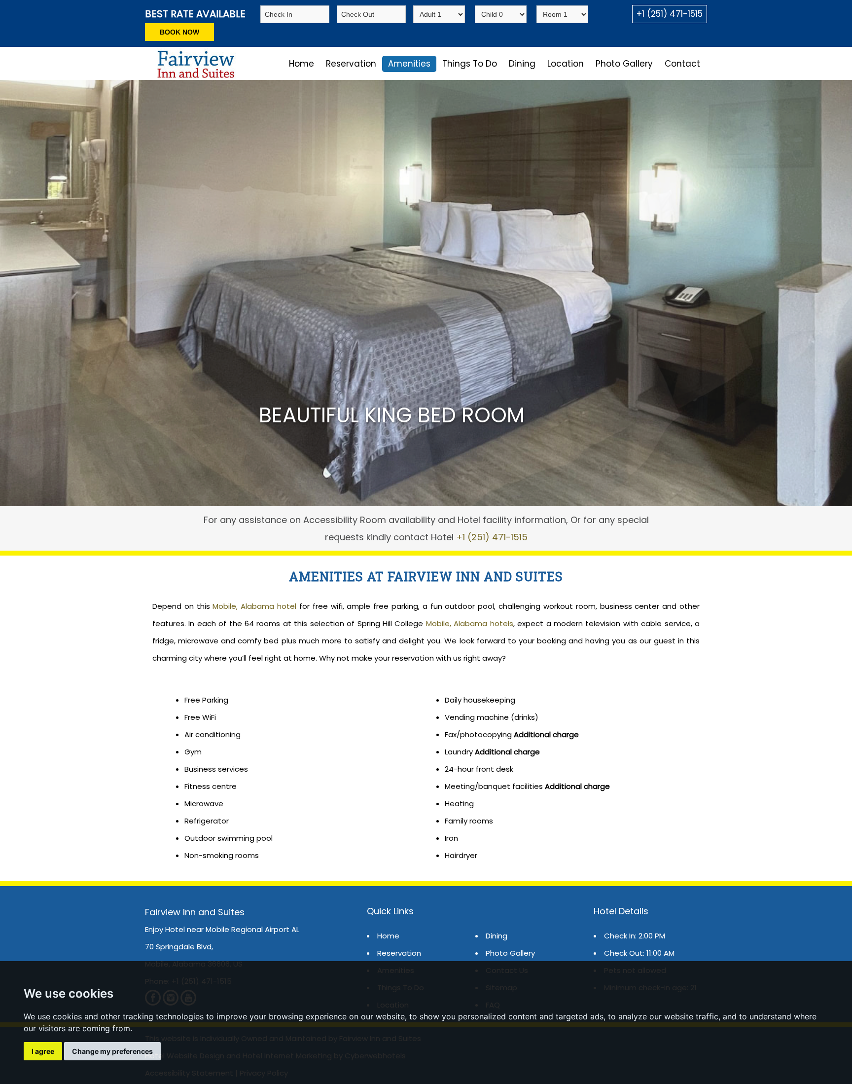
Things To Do (469, 64)
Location (565, 64)
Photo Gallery (624, 64)
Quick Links (390, 911)
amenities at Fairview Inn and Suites (426, 576)
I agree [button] (43, 1051)
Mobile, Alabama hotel (254, 606)
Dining (522, 64)
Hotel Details (621, 911)
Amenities (409, 64)
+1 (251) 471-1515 (670, 14)
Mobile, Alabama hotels (469, 623)
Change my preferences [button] (112, 1051)
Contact (682, 64)
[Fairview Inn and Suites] (194, 76)
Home (301, 64)
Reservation (351, 64)
